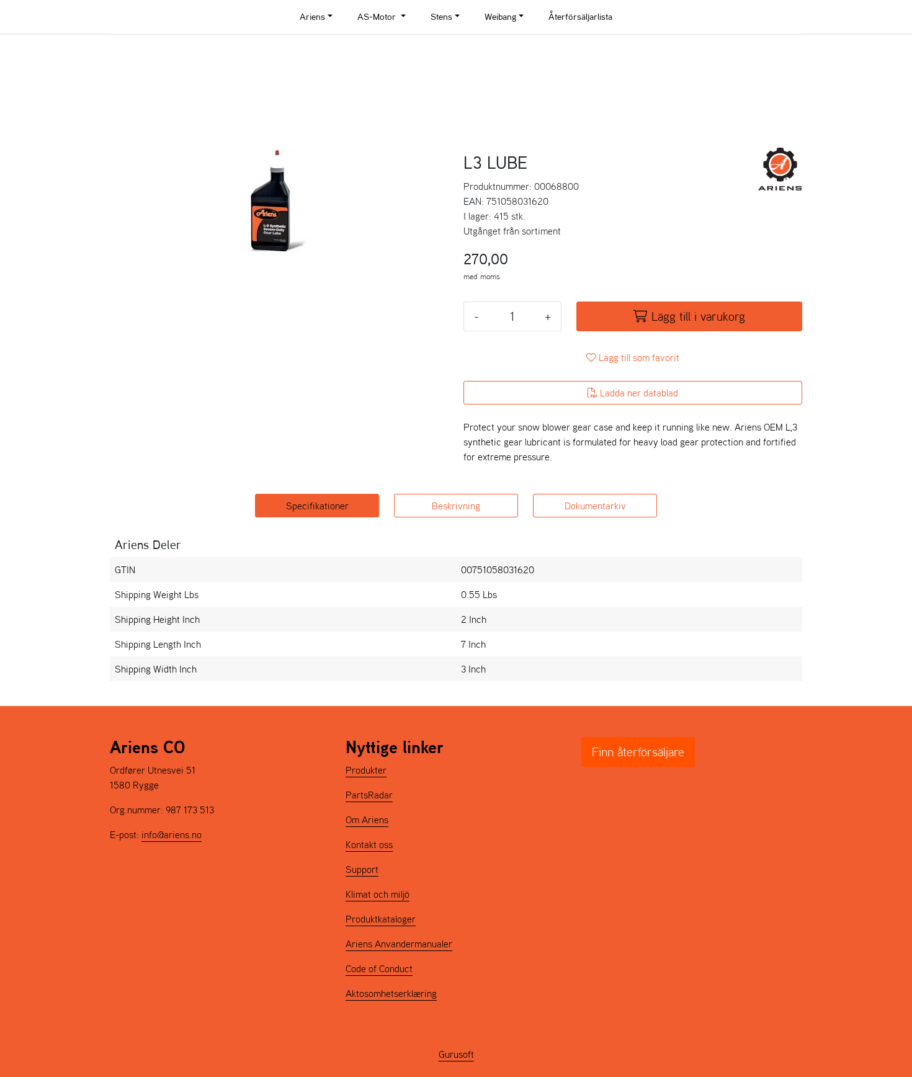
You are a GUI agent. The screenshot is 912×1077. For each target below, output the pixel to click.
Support (362, 869)
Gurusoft (456, 1054)
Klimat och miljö (377, 894)
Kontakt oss (369, 844)
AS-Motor (377, 16)
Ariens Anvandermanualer (399, 943)
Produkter (366, 769)
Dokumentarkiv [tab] (595, 505)
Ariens (312, 16)
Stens (441, 16)
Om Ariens (367, 819)
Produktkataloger (381, 918)
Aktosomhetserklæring (391, 993)
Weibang (500, 16)
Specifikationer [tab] (317, 505)
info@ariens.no (171, 834)
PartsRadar (369, 794)
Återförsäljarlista (580, 16)
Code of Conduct (379, 968)
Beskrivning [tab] (456, 505)
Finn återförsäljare (638, 752)
